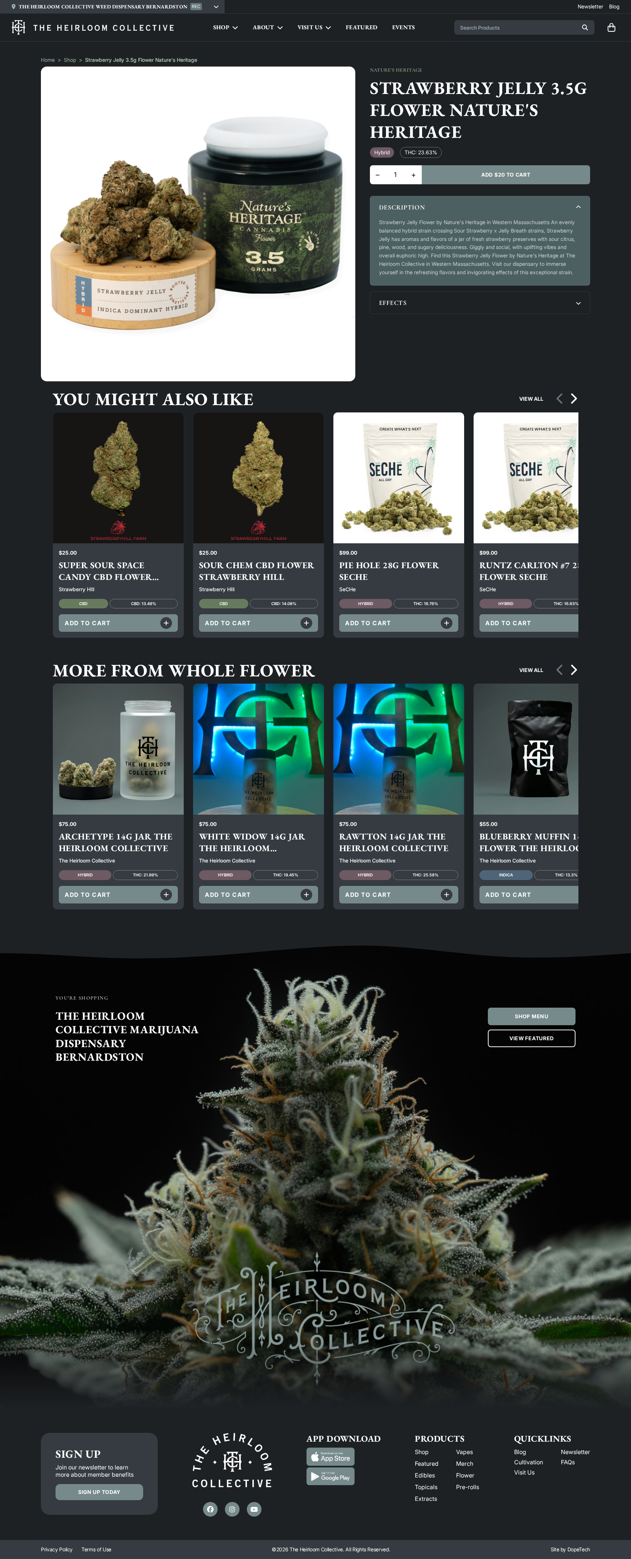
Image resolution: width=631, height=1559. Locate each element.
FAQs (568, 1462)
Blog (520, 1452)
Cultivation (528, 1462)
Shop (70, 60)
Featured (427, 1463)
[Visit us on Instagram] (232, 1509)
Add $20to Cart (506, 174)
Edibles (425, 1475)
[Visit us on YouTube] (254, 1509)
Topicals (426, 1487)
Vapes (464, 1452)
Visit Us (524, 1472)
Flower (465, 1475)
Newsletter (575, 1452)
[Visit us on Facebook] (210, 1509)
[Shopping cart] (611, 27)
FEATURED (362, 27)
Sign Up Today (99, 1492)
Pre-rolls (467, 1487)
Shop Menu (531, 1016)
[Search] (585, 27)
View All (531, 399)
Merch (464, 1463)
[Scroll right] (573, 399)
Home (48, 60)
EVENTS (403, 27)
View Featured (531, 1038)
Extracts (426, 1498)
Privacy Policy (57, 1549)
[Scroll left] (560, 399)
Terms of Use (96, 1549)
